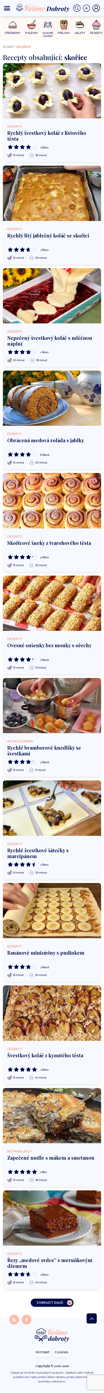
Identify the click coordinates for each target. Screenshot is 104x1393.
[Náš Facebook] (26, 1319)
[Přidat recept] (87, 8)
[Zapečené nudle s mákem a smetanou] (52, 1115)
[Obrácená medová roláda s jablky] (52, 398)
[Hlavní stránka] (52, 1335)
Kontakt (43, 1352)
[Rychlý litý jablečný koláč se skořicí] (52, 193)
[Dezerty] (96, 25)
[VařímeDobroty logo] (42, 8)
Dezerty (14, 126)
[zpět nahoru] (92, 1318)
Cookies (61, 1352)
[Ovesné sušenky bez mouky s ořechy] (52, 603)
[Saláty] (80, 24)
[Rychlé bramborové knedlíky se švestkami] (52, 705)
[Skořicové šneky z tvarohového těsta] (52, 500)
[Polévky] (31, 25)
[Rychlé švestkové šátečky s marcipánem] (52, 808)
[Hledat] (78, 8)
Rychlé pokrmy (20, 741)
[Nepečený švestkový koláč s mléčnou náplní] (52, 295)
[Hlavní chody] (48, 25)
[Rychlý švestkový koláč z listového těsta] (52, 90)
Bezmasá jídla (19, 1151)
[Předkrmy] (12, 24)
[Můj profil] (96, 8)
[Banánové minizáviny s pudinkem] (52, 910)
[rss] (14, 1319)
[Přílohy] (64, 25)
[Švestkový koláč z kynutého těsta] (52, 1013)
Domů (8, 47)
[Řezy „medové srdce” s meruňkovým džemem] (52, 1218)
